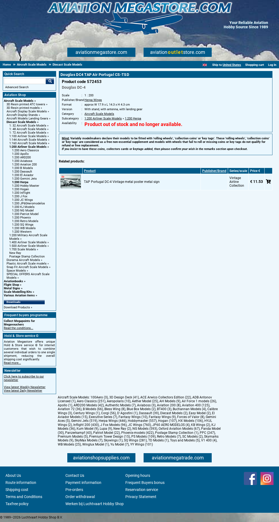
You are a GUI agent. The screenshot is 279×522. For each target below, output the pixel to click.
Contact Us (74, 475)
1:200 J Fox (19, 196)
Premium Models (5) (73, 436)
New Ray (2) (122, 429)
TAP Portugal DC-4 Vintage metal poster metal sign (122, 182)
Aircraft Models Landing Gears (27, 118)
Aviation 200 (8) (169, 405)
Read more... (12, 363)
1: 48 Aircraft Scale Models (27, 129)
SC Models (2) (192, 436)
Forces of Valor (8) (190, 417)
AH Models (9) (169, 401)
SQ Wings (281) (135, 440)
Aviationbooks (13, 281)
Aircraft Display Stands (22, 115)
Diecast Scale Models (21, 122)
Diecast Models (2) (173, 413)
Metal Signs (12, 288)
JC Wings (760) (139, 425)
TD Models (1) (158, 440)
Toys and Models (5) (185, 440)
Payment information (83, 482)
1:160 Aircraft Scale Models (28, 143)
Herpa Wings (93, 100)
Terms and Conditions (23, 497)
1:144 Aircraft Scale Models (28, 140)
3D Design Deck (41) (124, 397)
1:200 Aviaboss (22, 161)
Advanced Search (17, 87)
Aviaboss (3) (146, 405)
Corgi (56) (108, 413)
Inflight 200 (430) (86, 425)
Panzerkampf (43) (78, 433)
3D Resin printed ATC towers (26, 104)
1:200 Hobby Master (25, 186)
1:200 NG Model (23, 210)
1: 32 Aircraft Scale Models (27, 125)
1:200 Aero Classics (25, 150)
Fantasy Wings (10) (133, 417)
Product (90, 171)
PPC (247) (207, 433)
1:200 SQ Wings (23, 224)
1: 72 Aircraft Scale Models (27, 132)
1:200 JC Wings (22, 200)
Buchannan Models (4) (189, 409)
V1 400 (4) (209, 440)
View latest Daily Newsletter (23, 390)
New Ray (15, 253)
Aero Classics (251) (91, 401)
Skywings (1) (113, 440)
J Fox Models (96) (113, 425)
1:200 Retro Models (25, 221)
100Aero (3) (99, 397)
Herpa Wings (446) (112, 421)
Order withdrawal (80, 497)
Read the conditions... (18, 328)
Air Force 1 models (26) (199, 401)
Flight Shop (11, 285)
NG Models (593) (144, 429)
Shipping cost (16, 489)
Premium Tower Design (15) (109, 436)
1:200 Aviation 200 (24, 164)
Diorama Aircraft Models (23, 260)
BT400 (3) (164, 409)
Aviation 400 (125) (196, 405)
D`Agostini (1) (127, 413)
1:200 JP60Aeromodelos (28, 203)
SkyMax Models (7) (88, 440)
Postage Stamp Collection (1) (176, 433)
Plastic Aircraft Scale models (27, 263)
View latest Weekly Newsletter (25, 387)
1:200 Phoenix (21, 217)
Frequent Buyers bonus (145, 482)
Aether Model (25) (145, 401)
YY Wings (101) (141, 444)
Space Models (16, 270)
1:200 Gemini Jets (24, 178)
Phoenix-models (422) (137, 433)
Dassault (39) (149, 413)
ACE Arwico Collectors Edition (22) (165, 397)
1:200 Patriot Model (25, 214)
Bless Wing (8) (114, 409)
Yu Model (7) (119, 444)
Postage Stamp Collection (27, 256)
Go (50, 81)
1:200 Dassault (22, 171)
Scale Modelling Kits (18, 292)
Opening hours (137, 475)
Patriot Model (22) (106, 433)
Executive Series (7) (103, 417)
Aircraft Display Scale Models (27, 111)
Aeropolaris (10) (119, 401)
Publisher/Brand (214, 171)
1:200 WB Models (24, 228)
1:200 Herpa (20, 182)
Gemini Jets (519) (84, 421)
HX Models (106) (190, 421)
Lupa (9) (106, 429)
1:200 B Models (22, 168)
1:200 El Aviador (23, 175)
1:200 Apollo (20, 154)
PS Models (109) (143, 436)
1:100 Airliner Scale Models (28, 136)
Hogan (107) (167, 421)
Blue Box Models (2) (141, 409)
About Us (13, 475)
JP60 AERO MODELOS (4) (171, 425)
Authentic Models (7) (120, 405)
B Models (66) (93, 409)
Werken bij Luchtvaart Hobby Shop (94, 504)
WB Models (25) (69, 444)
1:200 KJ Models (23, 207)
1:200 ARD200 (21, 157)
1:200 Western (22, 232)
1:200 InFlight (21, 193)
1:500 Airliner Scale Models (28, 246)
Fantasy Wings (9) (162, 417)
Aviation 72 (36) (69, 409)
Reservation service (141, 489)
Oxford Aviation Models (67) (179, 429)
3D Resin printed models (23, 108)
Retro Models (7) (169, 436)
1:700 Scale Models (22, 249)
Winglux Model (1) (95, 444)
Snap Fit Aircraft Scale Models (27, 267)
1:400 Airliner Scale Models (28, 242)
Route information (20, 482)
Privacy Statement (140, 497)
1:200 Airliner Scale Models (28, 147)
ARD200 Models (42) (89, 405)
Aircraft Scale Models (19, 101)
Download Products (17, 307)
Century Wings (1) (86, 413)
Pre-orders (74, 489)
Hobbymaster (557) (142, 421)
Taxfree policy (17, 504)
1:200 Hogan (20, 189)
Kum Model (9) (87, 429)
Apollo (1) (65, 405)
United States (232, 65)
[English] (205, 65)
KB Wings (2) (200, 425)
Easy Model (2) (200, 413)
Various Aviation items (19, 295)
